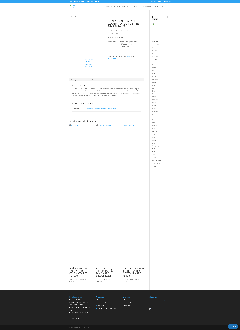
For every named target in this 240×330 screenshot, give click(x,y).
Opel (153, 123)
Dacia (154, 65)
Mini (153, 114)
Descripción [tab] (75, 80)
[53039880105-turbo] (87, 37)
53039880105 (112, 58)
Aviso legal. (127, 306)
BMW (154, 53)
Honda (154, 76)
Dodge (154, 68)
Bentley (154, 50)
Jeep (153, 91)
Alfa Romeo (155, 44)
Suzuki (154, 152)
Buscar (155, 19)
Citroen (154, 62)
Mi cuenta (153, 1)
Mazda (154, 108)
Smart (154, 143)
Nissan (154, 120)
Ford (153, 73)
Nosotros (117, 6)
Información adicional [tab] (90, 80)
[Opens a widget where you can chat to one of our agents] (233, 326)
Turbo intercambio (100, 108)
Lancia (154, 97)
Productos (125, 6)
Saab (153, 134)
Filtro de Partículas (146, 6)
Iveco (154, 85)
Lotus (154, 105)
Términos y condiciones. (131, 300)
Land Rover (155, 99)
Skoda (154, 140)
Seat (153, 137)
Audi (74, 17)
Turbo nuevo (90, 108)
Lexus (154, 102)
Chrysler (155, 59)
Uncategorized (156, 160)
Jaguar (154, 88)
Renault (154, 131)
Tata (153, 154)
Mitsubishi (155, 117)
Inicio (70, 17)
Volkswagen (156, 163)
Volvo (154, 166)
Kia (153, 94)
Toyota (154, 157)
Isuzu (154, 82)
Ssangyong (155, 146)
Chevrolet (155, 56)
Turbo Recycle (107, 6)
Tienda (157, 6)
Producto (112, 42)
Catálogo (135, 6)
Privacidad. (127, 303)
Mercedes (155, 111)
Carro (159, 1)
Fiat (153, 70)
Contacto (164, 6)
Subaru (154, 149)
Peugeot (154, 125)
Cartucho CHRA (111, 108)
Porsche (154, 128)
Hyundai (155, 79)
